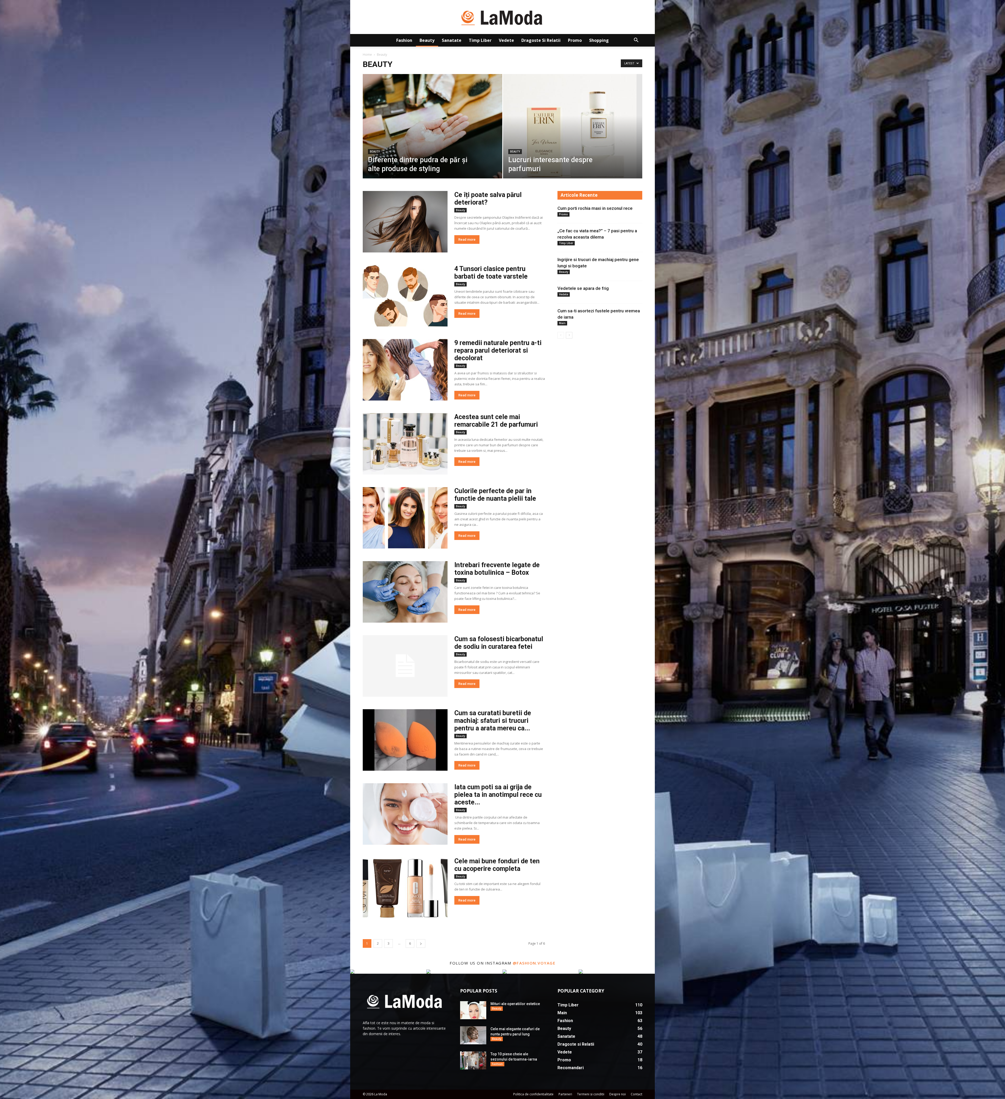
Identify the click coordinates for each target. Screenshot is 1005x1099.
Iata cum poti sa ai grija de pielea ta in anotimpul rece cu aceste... (498, 794)
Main (562, 323)
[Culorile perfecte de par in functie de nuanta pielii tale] (405, 518)
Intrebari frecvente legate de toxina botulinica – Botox (497, 568)
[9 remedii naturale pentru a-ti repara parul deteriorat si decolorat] (405, 370)
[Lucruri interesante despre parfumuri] (573, 134)
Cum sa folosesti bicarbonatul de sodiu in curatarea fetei (498, 642)
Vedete (506, 40)
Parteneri (565, 1094)
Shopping (599, 40)
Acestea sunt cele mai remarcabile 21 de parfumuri (496, 420)
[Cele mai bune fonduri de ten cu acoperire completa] (405, 888)
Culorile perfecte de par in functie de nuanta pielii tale (495, 494)
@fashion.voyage (534, 963)
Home (367, 54)
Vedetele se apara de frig (583, 288)
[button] (636, 40)
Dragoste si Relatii (541, 40)
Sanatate (451, 40)
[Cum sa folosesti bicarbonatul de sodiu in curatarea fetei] (405, 666)
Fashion (404, 40)
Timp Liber (480, 40)
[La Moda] (502, 17)
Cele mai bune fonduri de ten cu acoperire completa (497, 864)
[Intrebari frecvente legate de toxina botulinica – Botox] (405, 592)
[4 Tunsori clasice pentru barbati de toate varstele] (405, 295)
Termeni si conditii (590, 1094)
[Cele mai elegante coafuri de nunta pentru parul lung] (473, 1035)
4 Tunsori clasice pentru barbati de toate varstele (491, 272)
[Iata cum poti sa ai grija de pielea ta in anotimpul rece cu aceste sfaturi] (405, 814)
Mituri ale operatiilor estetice (515, 1004)
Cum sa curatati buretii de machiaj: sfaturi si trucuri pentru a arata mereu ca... (492, 720)
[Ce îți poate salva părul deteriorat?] (405, 221)
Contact (636, 1094)
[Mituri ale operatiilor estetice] (473, 1010)
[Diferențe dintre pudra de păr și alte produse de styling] (432, 134)
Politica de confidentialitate (533, 1094)
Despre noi (617, 1094)
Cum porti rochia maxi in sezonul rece (595, 208)
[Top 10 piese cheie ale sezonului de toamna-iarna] (473, 1060)
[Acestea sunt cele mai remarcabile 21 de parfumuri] (405, 444)
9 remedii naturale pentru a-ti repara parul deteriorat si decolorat (497, 350)
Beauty (427, 40)
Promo (575, 40)
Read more (467, 239)
